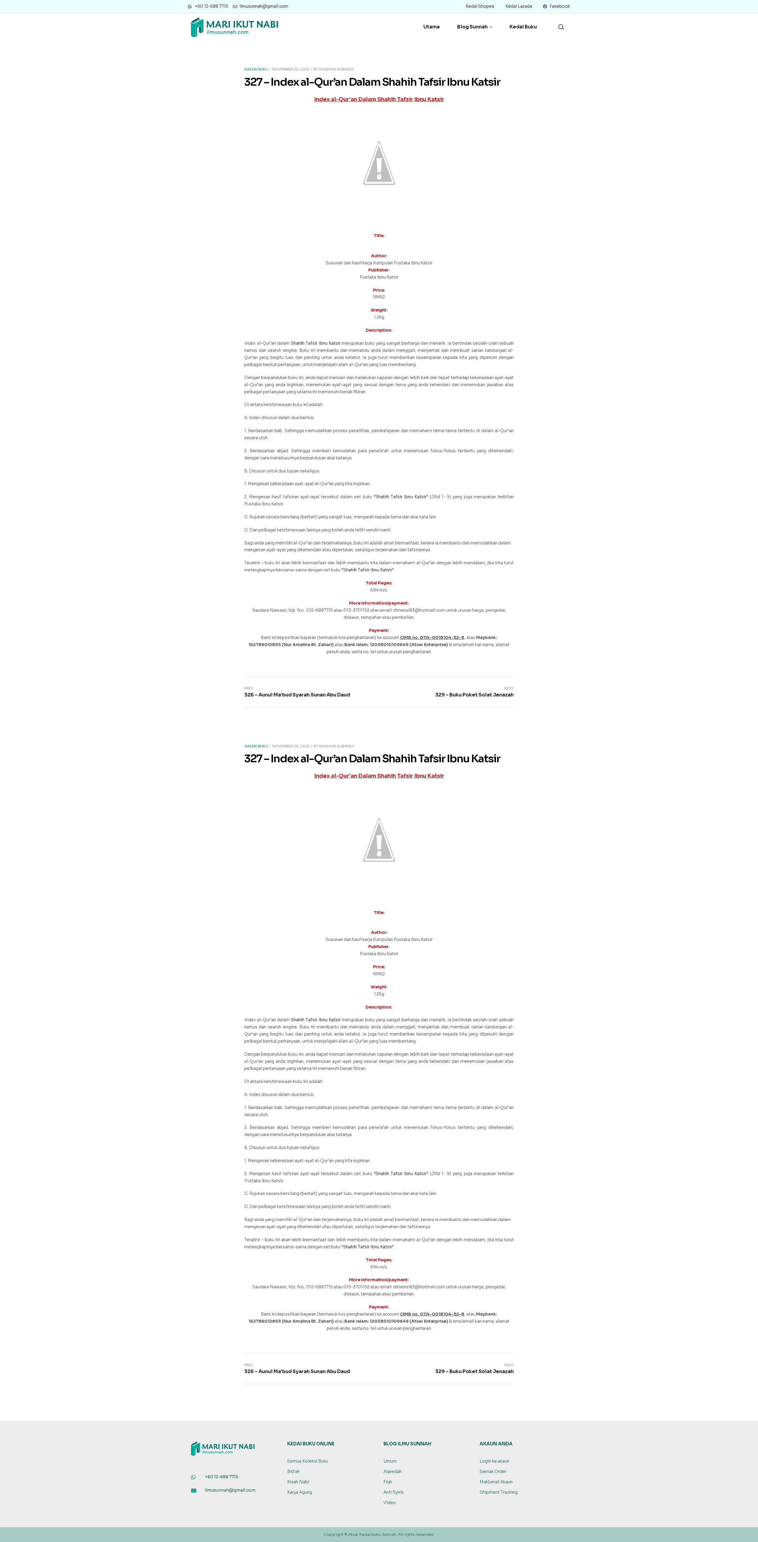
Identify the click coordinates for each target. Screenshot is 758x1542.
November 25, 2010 (290, 69)
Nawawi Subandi (336, 69)
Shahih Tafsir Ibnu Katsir (316, 343)
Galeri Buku (256, 69)
